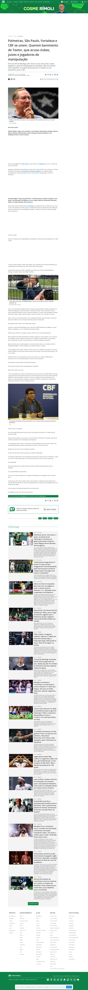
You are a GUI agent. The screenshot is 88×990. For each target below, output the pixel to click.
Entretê (26, 1)
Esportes (31, 1)
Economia (38, 932)
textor (40, 518)
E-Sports (11, 920)
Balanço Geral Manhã (54, 928)
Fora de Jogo (11, 923)
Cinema (21, 923)
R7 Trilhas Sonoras (73, 930)
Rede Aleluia (71, 947)
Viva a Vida (22, 954)
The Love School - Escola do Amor (57, 968)
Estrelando (22, 928)
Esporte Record (53, 952)
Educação (38, 935)
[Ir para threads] (61, 979)
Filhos (21, 932)
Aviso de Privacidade (60, 987)
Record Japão (72, 942)
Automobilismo (12, 916)
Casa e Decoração (24, 920)
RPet (21, 947)
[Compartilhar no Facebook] (48, 74)
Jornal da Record (53, 959)
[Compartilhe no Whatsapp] (52, 74)
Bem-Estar (22, 918)
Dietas (21, 925)
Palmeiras (42, 164)
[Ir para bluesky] (47, 979)
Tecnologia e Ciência (40, 961)
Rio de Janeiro (39, 954)
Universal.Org (71, 959)
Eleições (21, 1)
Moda (21, 937)
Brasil (37, 918)
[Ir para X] (73, 2)
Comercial (71, 920)
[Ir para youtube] (78, 979)
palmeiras (45, 518)
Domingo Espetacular (54, 949)
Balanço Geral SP (53, 930)
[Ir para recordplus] (64, 979)
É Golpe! (38, 937)
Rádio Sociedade (72, 932)
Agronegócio (38, 916)
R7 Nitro (21, 942)
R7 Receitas (22, 944)
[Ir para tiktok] (68, 979)
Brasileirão (11, 918)
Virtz (21, 952)
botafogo (50, 518)
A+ (11, 79)
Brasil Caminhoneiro (54, 937)
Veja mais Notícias (33, 903)
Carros (37, 923)
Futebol (10, 925)
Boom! (51, 935)
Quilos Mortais (53, 963)
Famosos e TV (23, 930)
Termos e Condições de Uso (31, 979)
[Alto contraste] (9, 79)
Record (40, 1)
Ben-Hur (52, 932)
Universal (71, 956)
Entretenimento (26, 913)
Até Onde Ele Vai (53, 925)
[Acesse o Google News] (55, 74)
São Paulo (25, 164)
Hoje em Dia (52, 956)
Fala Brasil (52, 954)
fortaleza (56, 518)
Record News (46, 1)
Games (21, 935)
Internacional (39, 944)
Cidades (37, 925)
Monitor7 (38, 949)
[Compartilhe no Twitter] (45, 74)
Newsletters (71, 925)
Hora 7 (37, 940)
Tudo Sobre (38, 963)
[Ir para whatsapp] (74, 979)
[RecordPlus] (64, 1)
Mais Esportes (12, 930)
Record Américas (72, 935)
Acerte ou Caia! (53, 916)
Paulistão (11, 932)
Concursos (38, 928)
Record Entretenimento (74, 937)
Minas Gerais (39, 947)
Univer (70, 954)
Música (21, 940)
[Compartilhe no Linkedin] (50, 74)
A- (14, 79)
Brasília (16, 1)
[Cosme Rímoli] (44, 8)
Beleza (21, 916)
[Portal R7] (3, 1)
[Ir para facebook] (71, 2)
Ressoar (70, 952)
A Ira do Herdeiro (53, 918)
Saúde (37, 959)
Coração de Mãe (53, 947)
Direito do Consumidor (41, 930)
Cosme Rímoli (20, 36)
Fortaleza (31, 206)
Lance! (10, 928)
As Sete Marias (53, 923)
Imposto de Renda (40, 942)
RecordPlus (71, 928)
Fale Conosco (16, 979)
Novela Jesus (52, 961)
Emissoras (71, 923)
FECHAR (69, 987)
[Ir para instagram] (75, 2)
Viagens (21, 949)
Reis (51, 966)
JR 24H (36, 1)
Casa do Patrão (53, 942)
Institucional (74, 913)
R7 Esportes (10, 36)
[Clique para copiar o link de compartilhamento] (57, 74)
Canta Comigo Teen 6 (54, 940)
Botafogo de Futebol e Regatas (31, 171)
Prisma (15, 36)
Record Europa (72, 940)
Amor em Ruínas (53, 920)
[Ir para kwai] (57, 979)
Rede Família (71, 949)
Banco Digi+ (71, 916)
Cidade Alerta (53, 944)
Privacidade (22, 979)
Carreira (70, 918)
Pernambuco (38, 952)
